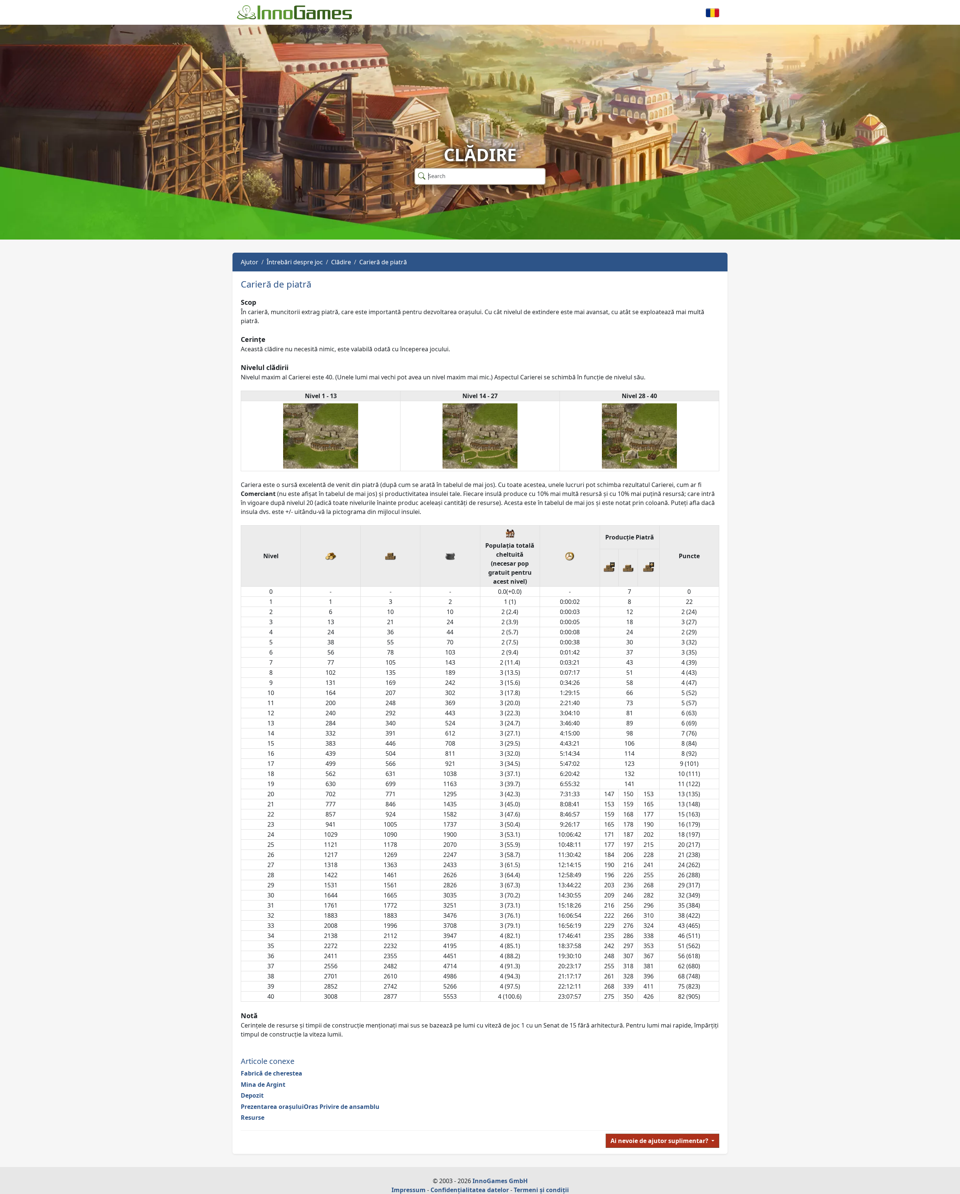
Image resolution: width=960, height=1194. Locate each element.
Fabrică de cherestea (271, 1073)
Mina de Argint (263, 1084)
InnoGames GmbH (500, 1181)
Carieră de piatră (383, 262)
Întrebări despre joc (295, 262)
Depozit (252, 1095)
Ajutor (249, 262)
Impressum (409, 1190)
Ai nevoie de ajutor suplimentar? (660, 1141)
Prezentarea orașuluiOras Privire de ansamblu (310, 1107)
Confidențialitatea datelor (469, 1190)
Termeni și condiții (541, 1190)
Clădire (341, 262)
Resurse (252, 1117)
